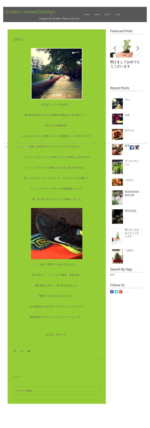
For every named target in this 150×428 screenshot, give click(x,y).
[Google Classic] (120, 291)
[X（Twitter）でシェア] (21, 351)
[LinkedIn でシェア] (29, 351)
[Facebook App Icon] (132, 147)
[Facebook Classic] (112, 291)
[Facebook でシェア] (14, 351)
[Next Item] (137, 48)
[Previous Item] (115, 48)
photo (112, 274)
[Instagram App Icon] (137, 147)
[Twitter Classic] (116, 291)
